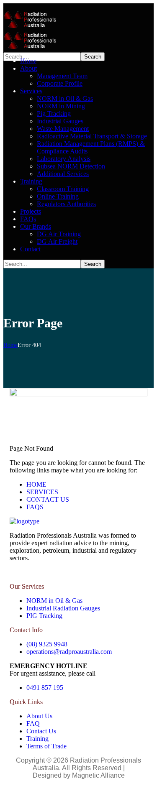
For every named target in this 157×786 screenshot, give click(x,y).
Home (10, 345)
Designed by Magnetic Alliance (79, 775)
